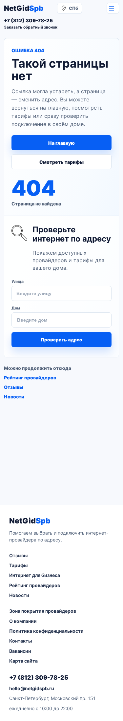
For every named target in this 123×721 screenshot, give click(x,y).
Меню (113, 8)
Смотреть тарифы (61, 162)
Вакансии (20, 651)
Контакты (20, 641)
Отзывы (13, 387)
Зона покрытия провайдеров (42, 611)
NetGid (23, 8)
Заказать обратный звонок (30, 27)
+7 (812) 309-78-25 (38, 677)
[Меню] (113, 8)
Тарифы (18, 565)
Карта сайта (23, 661)
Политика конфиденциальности (46, 631)
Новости (14, 396)
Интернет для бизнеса (34, 575)
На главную (61, 143)
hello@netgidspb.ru (31, 688)
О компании (23, 621)
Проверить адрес (61, 339)
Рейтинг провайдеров (30, 377)
